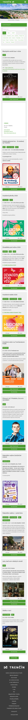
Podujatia (17, 20)
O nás (14, 689)
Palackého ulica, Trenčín (16, 464)
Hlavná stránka (11, 20)
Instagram (14, 703)
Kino (4, 55)
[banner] (8, 2)
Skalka (12, 617)
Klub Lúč (13, 407)
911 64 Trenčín (14, 677)
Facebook (14, 701)
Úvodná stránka (14, 684)
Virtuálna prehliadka (14, 698)
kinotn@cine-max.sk (8, 131)
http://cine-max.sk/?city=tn (10, 133)
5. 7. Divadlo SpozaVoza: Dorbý (9, 265)
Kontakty (14, 687)
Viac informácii (14, 189)
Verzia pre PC (14, 711)
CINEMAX (12, 57)
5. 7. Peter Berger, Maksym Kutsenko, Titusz (12, 312)
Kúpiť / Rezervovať (14, 99)
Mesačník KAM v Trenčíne (14, 694)
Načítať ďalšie (14, 657)
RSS (14, 691)
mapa (8, 504)
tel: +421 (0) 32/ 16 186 (14, 680)
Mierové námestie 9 (14, 675)
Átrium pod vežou (20, 202)
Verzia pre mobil (14, 714)
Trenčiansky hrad (15, 350)
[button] (25, 2)
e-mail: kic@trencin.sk (14, 682)
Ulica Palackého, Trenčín (19, 523)
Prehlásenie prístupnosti (14, 705)
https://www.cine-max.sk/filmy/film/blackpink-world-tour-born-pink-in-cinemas (14, 69)
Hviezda (13, 568)
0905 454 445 (7, 129)
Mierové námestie (20, 149)
